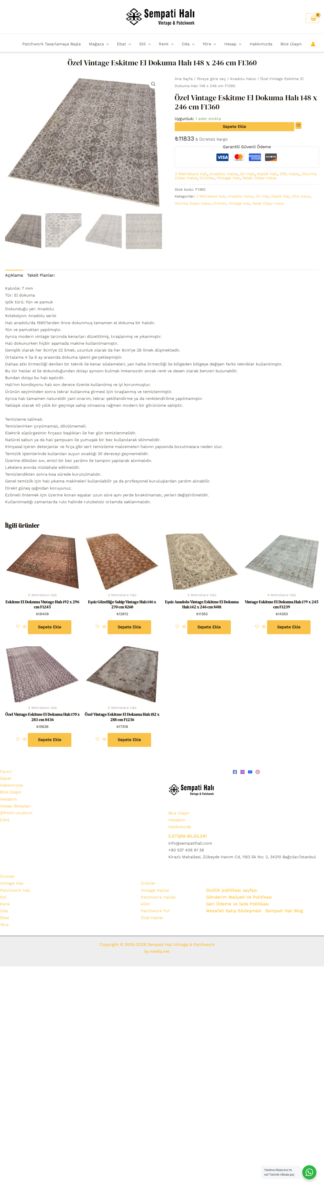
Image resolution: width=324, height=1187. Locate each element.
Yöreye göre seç (211, 78)
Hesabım (8, 799)
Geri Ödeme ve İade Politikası (237, 903)
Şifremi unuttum (16, 812)
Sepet (5, 778)
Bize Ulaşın (291, 44)
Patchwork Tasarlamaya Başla (51, 44)
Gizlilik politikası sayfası (231, 890)
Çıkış (4, 819)
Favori (6, 771)
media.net (159, 951)
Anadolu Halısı (243, 78)
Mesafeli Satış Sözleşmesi (233, 910)
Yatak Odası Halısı (259, 178)
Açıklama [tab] (14, 275)
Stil (142, 44)
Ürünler (207, 178)
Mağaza (96, 44)
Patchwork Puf (155, 910)
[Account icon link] (313, 44)
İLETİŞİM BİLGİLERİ (187, 836)
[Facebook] (235, 772)
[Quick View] (24, 627)
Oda (186, 44)
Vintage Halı (228, 178)
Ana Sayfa (184, 78)
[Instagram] (242, 772)
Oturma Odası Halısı (193, 203)
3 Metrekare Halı (191, 173)
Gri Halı (247, 173)
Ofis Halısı (289, 173)
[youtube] (250, 772)
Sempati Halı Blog (284, 910)
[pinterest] (257, 772)
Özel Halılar (152, 917)
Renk (164, 44)
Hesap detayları (15, 806)
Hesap (230, 44)
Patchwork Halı (15, 890)
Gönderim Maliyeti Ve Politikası (240, 897)
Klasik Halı (267, 173)
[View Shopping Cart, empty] (312, 18)
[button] (106, 44)
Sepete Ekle (234, 126)
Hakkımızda (261, 44)
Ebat (121, 44)
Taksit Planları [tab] (41, 275)
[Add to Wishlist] (298, 125)
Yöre (206, 44)
